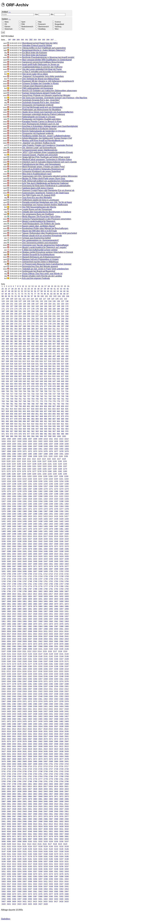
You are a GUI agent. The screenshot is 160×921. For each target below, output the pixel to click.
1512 (19, 536)
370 (32, 339)
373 (45, 339)
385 (28, 341)
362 (66, 336)
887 (54, 419)
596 (41, 374)
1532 (56, 539)
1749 (35, 581)
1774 (30, 586)
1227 (25, 481)
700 (7, 391)
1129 (55, 461)
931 (37, 426)
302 (15, 329)
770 (32, 401)
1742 (67, 579)
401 (28, 344)
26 (6, 289)
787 (37, 404)
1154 (50, 466)
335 (20, 334)
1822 (9, 596)
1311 (56, 496)
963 (37, 431)
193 (28, 311)
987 (3, 436)
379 (3, 341)
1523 (9, 539)
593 (28, 374)
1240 (25, 484)
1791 (51, 589)
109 (11, 299)
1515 (35, 536)
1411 (35, 516)
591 (20, 374)
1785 (19, 589)
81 (48, 294)
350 (15, 336)
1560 (67, 544)
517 (45, 361)
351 (20, 336)
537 (62, 364)
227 (37, 316)
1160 (14, 469)
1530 (46, 539)
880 (24, 419)
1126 (39, 461)
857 (62, 414)
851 (37, 414)
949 (45, 429)
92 (16, 296)
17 (45, 286)
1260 (61, 486)
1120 (8, 461)
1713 (51, 574)
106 (67, 296)
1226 (19, 481)
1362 (51, 506)
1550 (14, 544)
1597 (56, 551)
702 (15, 391)
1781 (67, 586)
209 (28, 314)
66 (68, 291)
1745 (14, 581)
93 (19, 296)
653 (11, 384)
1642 (19, 561)
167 (54, 306)
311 (54, 329)
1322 (46, 499)
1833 (67, 596)
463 (20, 354)
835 (37, 411)
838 (49, 411)
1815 (40, 594)
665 (62, 384)
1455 (61, 524)
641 (28, 381)
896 (24, 421)
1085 (30, 454)
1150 (29, 466)
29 (16, 289)
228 (41, 316)
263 (54, 321)
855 (54, 414)
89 (6, 296)
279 (54, 324)
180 (41, 309)
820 (41, 409)
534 (49, 364)
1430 (67, 519)
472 (58, 354)
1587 (4, 551)
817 (28, 409)
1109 (19, 459)
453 (45, 351)
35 (35, 289)
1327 (4, 501)
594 (32, 374)
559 (20, 369)
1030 (14, 444)
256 (24, 321)
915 (37, 424)
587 (3, 374)
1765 (51, 584)
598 (49, 374)
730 (66, 394)
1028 (4, 444)
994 (32, 436)
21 (59, 286)
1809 (9, 594)
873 (62, 416)
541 (11, 366)
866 (32, 416)
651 (3, 384)
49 (12, 291)
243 (37, 319)
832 (24, 411)
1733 (19, 579)
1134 (14, 464)
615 (54, 376)
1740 (56, 579)
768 (24, 401)
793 (62, 404)
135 (54, 301)
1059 (30, 449)
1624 (61, 556)
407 (54, 344)
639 (20, 381)
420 (41, 346)
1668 (19, 566)
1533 (61, 539)
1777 (46, 586)
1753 (56, 581)
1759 (19, 584)
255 (20, 321)
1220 (56, 479)
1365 (67, 506)
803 (37, 406)
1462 (30, 526)
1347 (40, 504)
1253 (25, 486)
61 (51, 291)
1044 (19, 446)
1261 (67, 486)
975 (20, 434)
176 (24, 309)
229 (45, 316)
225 (28, 316)
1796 (9, 591)
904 (58, 421)
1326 (67, 499)
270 (15, 324)
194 (32, 311)
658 (32, 384)
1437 (35, 521)
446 (15, 351)
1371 (30, 509)
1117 (59, 459)
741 (45, 396)
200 (58, 311)
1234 (61, 481)
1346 (35, 504)
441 (62, 349)
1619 (35, 556)
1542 (40, 541)
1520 (61, 536)
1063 (51, 449)
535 (54, 364)
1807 (67, 591)
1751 (46, 581)
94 (22, 296)
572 (7, 371)
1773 (25, 586)
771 (37, 401)
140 (7, 304)
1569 (46, 546)
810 (66, 406)
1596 (51, 551)
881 (28, 419)
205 (11, 314)
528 (24, 364)
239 (20, 319)
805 (45, 406)
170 (66, 306)
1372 (35, 509)
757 (45, 399)
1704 (4, 574)
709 (45, 391)
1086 (35, 454)
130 (32, 301)
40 (51, 289)
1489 (35, 531)
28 (12, 289)
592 (24, 374)
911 (20, 424)
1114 (44, 459)
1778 (51, 586)
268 (7, 324)
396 (47, 40)
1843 (51, 599)
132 (41, 301)
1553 (30, 544)
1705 (9, 574)
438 (49, 349)
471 (54, 354)
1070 (19, 451)
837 (45, 411)
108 (7, 299)
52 (22, 291)
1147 (14, 466)
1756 (4, 584)
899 (37, 421)
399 (20, 344)
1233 (56, 481)
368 (24, 339)
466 (32, 354)
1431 (4, 521)
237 (11, 319)
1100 (40, 456)
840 (58, 411)
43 (61, 289)
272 (24, 324)
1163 (29, 469)
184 (58, 309)
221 (11, 316)
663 (54, 384)
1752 (51, 581)
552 (58, 366)
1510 (9, 536)
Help (39, 22)
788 (41, 404)
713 (62, 391)
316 (7, 331)
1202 (30, 476)
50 (16, 291)
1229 (35, 481)
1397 (30, 514)
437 (45, 349)
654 (15, 384)
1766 (56, 584)
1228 (30, 481)
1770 (9, 586)
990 (15, 436)
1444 (4, 524)
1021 (35, 441)
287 (20, 326)
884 (41, 419)
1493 (56, 531)
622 (15, 379)
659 (37, 384)
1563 (14, 546)
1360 (40, 506)
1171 (4, 471)
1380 (9, 511)
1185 (9, 474)
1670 (30, 566)
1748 (30, 581)
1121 (14, 461)
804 (41, 406)
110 (15, 299)
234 (66, 316)
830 (15, 411)
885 (45, 419)
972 (7, 434)
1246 (56, 484)
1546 (61, 541)
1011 (51, 439)
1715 (61, 574)
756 (41, 399)
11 (26, 286)
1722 (30, 576)
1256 (40, 486)
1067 (4, 451)
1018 (19, 441)
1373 (40, 509)
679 (54, 386)
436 (41, 349)
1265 (19, 489)
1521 (66, 536)
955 (3, 431)
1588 (9, 551)
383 (20, 341)
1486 (19, 531)
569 (62, 369)
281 (62, 324)
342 (49, 334)
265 (62, 321)
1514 (30, 536)
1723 (35, 576)
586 (66, 371)
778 (66, 401)
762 (66, 399)
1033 (30, 444)
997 (45, 436)
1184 (4, 474)
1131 (65, 461)
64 (61, 291)
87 (68, 294)
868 (41, 416)
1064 (56, 449)
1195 (60, 474)
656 (24, 384)
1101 (45, 456)
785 (28, 404)
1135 (19, 464)
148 (41, 304)
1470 (4, 529)
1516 (40, 536)
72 (19, 294)
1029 (9, 444)
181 (45, 309)
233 (62, 316)
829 (11, 411)
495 (20, 359)
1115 (49, 459)
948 (41, 429)
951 (54, 429)
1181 (55, 471)
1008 (35, 439)
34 (32, 289)
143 (20, 304)
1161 (19, 469)
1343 (19, 504)
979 (37, 434)
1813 (30, 594)
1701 (56, 571)
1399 (40, 514)
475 (3, 356)
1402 (56, 514)
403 (37, 344)
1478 (46, 529)
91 (12, 296)
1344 (25, 504)
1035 (40, 444)
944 (24, 429)
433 (28, 349)
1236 (4, 484)
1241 (30, 484)
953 (62, 429)
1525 (19, 539)
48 (9, 291)
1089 (51, 454)
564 (41, 369)
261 (45, 321)
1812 (24, 594)
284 (7, 326)
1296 (46, 494)
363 (3, 339)
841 (62, 411)
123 (3, 301)
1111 (29, 459)
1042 (9, 446)
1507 (61, 534)
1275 (4, 491)
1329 (14, 501)
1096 (19, 456)
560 (24, 369)
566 (49, 369)
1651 (67, 561)
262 (49, 321)
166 (49, 306)
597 (45, 374)
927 (20, 426)
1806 (61, 591)
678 (49, 386)
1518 (51, 536)
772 (41, 401)
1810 (14, 594)
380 (7, 341)
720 (24, 394)
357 (45, 336)
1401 (51, 514)
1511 (14, 536)
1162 (24, 469)
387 (9, 40)
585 (62, 371)
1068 (9, 451)
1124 (29, 461)
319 (20, 331)
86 (64, 294)
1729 (67, 576)
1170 (65, 469)
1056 (14, 449)
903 (54, 421)
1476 (35, 529)
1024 (51, 441)
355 (37, 336)
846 (15, 414)
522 (66, 361)
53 (25, 291)
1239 (19, 484)
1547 (67, 541)
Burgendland (59, 24)
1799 (25, 591)
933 (45, 426)
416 (24, 346)
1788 (35, 589)
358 (49, 336)
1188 (24, 474)
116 (40, 299)
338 (32, 334)
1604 (25, 554)
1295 (40, 494)
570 (66, 369)
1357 (25, 506)
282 (66, 324)
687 (20, 389)
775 (54, 401)
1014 (66, 439)
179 (37, 309)
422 (49, 346)
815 (20, 409)
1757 (9, 584)
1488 (30, 531)
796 (7, 406)
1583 (51, 549)
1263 (9, 489)
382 (15, 341)
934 (49, 426)
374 (49, 339)
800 (24, 406)
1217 (40, 479)
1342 (14, 504)
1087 (40, 454)
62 (55, 291)
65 (64, 291)
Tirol (22, 29)
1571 (56, 546)
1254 (30, 486)
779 (3, 404)
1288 (4, 494)
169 (62, 306)
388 (13, 40)
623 (20, 379)
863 (20, 416)
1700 (51, 571)
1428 (56, 519)
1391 (67, 511)
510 (15, 361)
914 (32, 424)
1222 (66, 479)
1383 (25, 511)
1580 (35, 549)
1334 (40, 501)
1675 (56, 566)
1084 (25, 454)
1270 (46, 489)
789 (45, 404)
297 (62, 326)
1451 (40, 524)
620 (7, 379)
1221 (61, 479)
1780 (61, 586)
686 (15, 389)
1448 (25, 524)
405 (45, 344)
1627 (9, 559)
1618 (30, 556)
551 (54, 366)
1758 (14, 584)
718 (15, 394)
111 (19, 299)
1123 (24, 461)
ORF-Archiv (16, 5)
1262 (4, 489)
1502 (35, 534)
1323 (51, 499)
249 (62, 319)
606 (15, 376)
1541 (35, 541)
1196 (65, 474)
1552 (25, 544)
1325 (61, 499)
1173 (14, 471)
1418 (4, 519)
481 (28, 356)
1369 (19, 509)
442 (66, 349)
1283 (46, 491)
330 (66, 331)
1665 (4, 566)
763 (3, 401)
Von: (37, 14)
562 (32, 369)
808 (58, 406)
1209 (66, 476)
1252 (19, 486)
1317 (19, 499)
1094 (9, 456)
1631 (30, 559)
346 (66, 334)
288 (24, 326)
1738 (46, 579)
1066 (67, 449)
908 (7, 424)
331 (3, 334)
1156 (60, 466)
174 (15, 309)
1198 (9, 476)
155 (3, 306)
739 (37, 396)
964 (41, 431)
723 (37, 394)
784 (24, 404)
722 (32, 394)
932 (41, 426)
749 (11, 399)
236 (7, 319)
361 (62, 336)
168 (58, 306)
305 (28, 329)
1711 (40, 574)
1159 (9, 469)
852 (41, 414)
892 (7, 421)
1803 (46, 591)
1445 (9, 524)
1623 (56, 556)
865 (28, 416)
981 (45, 434)
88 (3, 296)
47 (6, 291)
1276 (9, 491)
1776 (40, 586)
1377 (61, 509)
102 (50, 296)
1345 (30, 504)
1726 (51, 576)
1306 (30, 496)
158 (15, 306)
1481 (61, 529)
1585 (61, 549)
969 (62, 431)
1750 (40, 581)
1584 (56, 549)
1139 (39, 464)
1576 (14, 549)
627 (37, 379)
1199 (14, 476)
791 (54, 404)
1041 (4, 446)
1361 (46, 506)
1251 (14, 486)
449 (28, 351)
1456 (67, 524)
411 (3, 346)
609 (28, 376)
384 (24, 341)
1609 (51, 554)
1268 (35, 489)
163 (37, 306)
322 (32, 331)
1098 (30, 456)
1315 (9, 499)
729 (62, 394)
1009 (40, 439)
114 (32, 299)
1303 (14, 496)
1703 (67, 571)
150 (49, 304)
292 (41, 326)
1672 (40, 566)
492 (7, 359)
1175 (24, 471)
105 (63, 296)
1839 (30, 599)
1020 (30, 441)
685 (11, 389)
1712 (46, 574)
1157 (65, 466)
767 (20, 401)
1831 (56, 596)
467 (37, 354)
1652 (4, 564)
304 (24, 329)
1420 (14, 519)
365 (11, 339)
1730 (4, 579)
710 (49, 391)
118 (48, 299)
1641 (14, 561)
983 (54, 434)
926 (15, 426)
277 (45, 324)
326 (49, 331)
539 (3, 366)
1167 (50, 469)
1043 (14, 446)
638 (15, 381)
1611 (61, 554)
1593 (35, 551)
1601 (9, 554)
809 (62, 406)
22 (62, 286)
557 (11, 369)
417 (28, 346)
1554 (35, 544)
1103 (56, 456)
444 (7, 351)
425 (62, 346)
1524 (14, 539)
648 (58, 381)
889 (62, 419)
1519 (56, 536)
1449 (30, 524)
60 (48, 291)
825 (62, 409)
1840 (35, 599)
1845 (61, 599)
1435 (25, 521)
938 (66, 426)
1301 (4, 496)
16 (42, 286)
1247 (61, 484)
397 (52, 40)
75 (29, 294)
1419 (9, 519)
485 (45, 356)
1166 (44, 469)
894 (15, 421)
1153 (44, 466)
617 (62, 376)
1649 (56, 561)
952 (58, 429)
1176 (29, 471)
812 (7, 409)
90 (9, 296)
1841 (40, 599)
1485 (14, 531)
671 (20, 386)
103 (54, 296)
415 (20, 346)
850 (32, 414)
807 (54, 406)
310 (49, 329)
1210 (4, 479)
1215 (30, 479)
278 (49, 324)
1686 (46, 569)
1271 (51, 489)
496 (24, 359)
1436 (30, 521)
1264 (14, 489)
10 (23, 286)
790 (49, 404)
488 (58, 356)
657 (28, 384)
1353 (4, 506)
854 (49, 414)
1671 (35, 566)
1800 (30, 591)
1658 (35, 564)
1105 (66, 456)
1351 (61, 504)
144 (24, 304)
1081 (9, 454)
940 (7, 429)
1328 (9, 501)
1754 (61, 581)
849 (28, 414)
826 (66, 409)
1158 (4, 469)
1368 (14, 509)
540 (7, 366)
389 (18, 40)
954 (66, 429)
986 (66, 434)
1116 (54, 459)
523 (3, 364)
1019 (25, 441)
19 (52, 286)
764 (7, 401)
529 (28, 364)
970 (66, 431)
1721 (25, 576)
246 (49, 319)
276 (41, 324)
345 (62, 334)
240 (24, 319)
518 (49, 361)
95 (25, 296)
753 (28, 399)
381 (11, 341)
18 (49, 286)
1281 (35, 491)
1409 (25, 516)
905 (62, 421)
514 (32, 361)
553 (62, 366)
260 (41, 321)
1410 (30, 516)
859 (3, 416)
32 (25, 289)
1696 (30, 571)
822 (49, 409)
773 (45, 401)
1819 (61, 594)
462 (15, 354)
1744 (9, 581)
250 (66, 319)
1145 (4, 466)
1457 (4, 526)
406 (49, 344)
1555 (40, 544)
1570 (51, 546)
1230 (40, 481)
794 (66, 404)
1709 (30, 574)
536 (58, 364)
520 (58, 361)
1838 (25, 599)
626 (32, 379)
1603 (19, 554)
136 (58, 301)
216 (58, 314)
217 (62, 314)
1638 (67, 559)
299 (3, 329)
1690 (67, 569)
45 (68, 289)
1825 (25, 596)
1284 (51, 491)
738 (32, 396)
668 (7, 386)
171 (3, 309)
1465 (46, 526)
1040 (67, 444)
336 (24, 334)
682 (66, 386)
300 (7, 329)
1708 (25, 574)
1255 (35, 486)
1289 (9, 494)
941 (11, 429)
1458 (9, 526)
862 (15, 416)
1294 (35, 494)
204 (7, 314)
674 (32, 386)
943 (20, 429)
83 (55, 294)
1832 (61, 596)
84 (58, 294)
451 (37, 351)
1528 (35, 539)
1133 (9, 464)
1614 (9, 556)
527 (20, 364)
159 (20, 306)
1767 (61, 584)
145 (28, 304)
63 (58, 291)
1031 (19, 444)
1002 (4, 439)
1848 (9, 601)
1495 (67, 531)
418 (32, 346)
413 (11, 346)
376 (58, 339)
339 (37, 334)
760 (58, 399)
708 (41, 391)
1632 (35, 559)
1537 (14, 541)
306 (32, 329)
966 (49, 431)
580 (41, 371)
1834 (4, 599)
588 (7, 374)
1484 (9, 531)
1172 (9, 471)
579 (37, 371)
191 (20, 311)
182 (49, 309)
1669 (25, 566)
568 (58, 369)
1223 (4, 481)
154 (66, 304)
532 (41, 364)
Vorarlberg (41, 29)
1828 (40, 596)
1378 (67, 509)
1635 (51, 559)
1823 (14, 596)
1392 (4, 514)
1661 (51, 564)
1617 (25, 556)
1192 (44, 474)
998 (49, 436)
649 (62, 381)
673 (28, 386)
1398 (35, 514)
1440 (51, 521)
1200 (19, 476)
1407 (14, 516)
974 (15, 434)
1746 (19, 581)
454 (49, 351)
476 (7, 356)
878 (15, 419)
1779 (56, 586)
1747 (25, 581)
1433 (14, 521)
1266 (25, 489)
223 (20, 316)
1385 (35, 511)
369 (28, 339)
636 (7, 381)
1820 (66, 594)
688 (24, 389)
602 (66, 374)
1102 (50, 456)
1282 (40, 491)
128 (24, 301)
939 (3, 429)
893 (11, 421)
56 (35, 291)
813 (11, 409)
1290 (14, 494)
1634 (46, 559)
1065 (61, 449)
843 (3, 414)
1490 (40, 531)
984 (58, 434)
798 (15, 406)
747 (3, 399)
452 (41, 351)
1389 (56, 511)
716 (7, 394)
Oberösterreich (43, 27)
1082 (14, 454)
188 (7, 311)
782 (15, 404)
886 (49, 419)
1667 (14, 566)
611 (37, 376)
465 (28, 354)
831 (20, 411)
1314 (4, 499)
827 (3, 411)
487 (54, 356)
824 (58, 409)
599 (54, 374)
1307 (35, 496)
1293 (30, 494)
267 (3, 324)
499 (37, 359)
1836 (14, 599)
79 (42, 294)
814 (15, 409)
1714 (56, 574)
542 (15, 366)
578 (32, 371)
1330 (19, 501)
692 (41, 389)
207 (20, 314)
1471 (9, 529)
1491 (46, 531)
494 (15, 359)
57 (38, 291)
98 (35, 296)
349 (11, 336)
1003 (9, 439)
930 (32, 426)
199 (54, 311)
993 (28, 436)
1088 (46, 454)
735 (20, 396)
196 (41, 311)
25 (3, 289)
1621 (46, 556)
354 (32, 336)
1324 (56, 499)
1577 (19, 549)
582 (49, 371)
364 (7, 339)
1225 (14, 481)
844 (7, 414)
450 (32, 351)
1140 (44, 464)
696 (58, 389)
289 (28, 326)
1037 (51, 444)
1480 (56, 529)
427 (3, 349)
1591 (25, 551)
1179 (44, 471)
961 (28, 431)
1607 (40, 554)
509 (11, 361)
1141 (50, 464)
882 (32, 419)
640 (24, 381)
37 (42, 289)
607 (20, 376)
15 (39, 286)
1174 (19, 471)
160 (24, 306)
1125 (34, 461)
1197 (4, 476)
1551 (19, 544)
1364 (61, 506)
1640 (9, 561)
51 (19, 291)
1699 (46, 571)
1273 (61, 489)
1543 (46, 541)
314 (66, 329)
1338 (61, 501)
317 (11, 331)
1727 (56, 576)
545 (28, 366)
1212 (14, 479)
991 (20, 436)
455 (54, 351)
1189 (29, 474)
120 (57, 299)
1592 (30, 551)
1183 (65, 471)
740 (41, 396)
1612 (66, 554)
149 (45, 304)
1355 (14, 506)
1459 (14, 526)
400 (24, 344)
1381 (14, 511)
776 (58, 401)
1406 (9, 516)
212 (41, 314)
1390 (61, 511)
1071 (25, 451)
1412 (40, 516)
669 (11, 386)
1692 (9, 571)
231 (54, 316)
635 (3, 381)
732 (7, 396)
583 (54, 371)
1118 (64, 459)
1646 (40, 561)
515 (37, 361)
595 (37, 374)
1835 (9, 599)
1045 (25, 446)
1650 (61, 561)
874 (66, 416)
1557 (51, 544)
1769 (4, 586)
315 (3, 331)
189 (11, 311)
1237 (9, 484)
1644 (30, 561)
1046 (30, 446)
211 (37, 314)
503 (54, 359)
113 (28, 299)
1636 (56, 559)
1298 (56, 494)
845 (11, 414)
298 (66, 326)
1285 (56, 491)
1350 (56, 504)
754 (32, 399)
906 (66, 421)
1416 (61, 516)
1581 (40, 549)
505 (62, 359)
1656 (25, 564)
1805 (56, 591)
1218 (46, 479)
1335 (46, 501)
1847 (4, 601)
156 (7, 306)
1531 (51, 539)
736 (24, 396)
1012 (56, 439)
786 (32, 404)
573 (11, 371)
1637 (61, 559)
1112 (34, 459)
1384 (30, 511)
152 (58, 304)
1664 (67, 564)
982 (49, 434)
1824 (19, 596)
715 (3, 394)
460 (7, 354)
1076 (51, 451)
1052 (61, 446)
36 (38, 289)
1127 (44, 461)
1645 (35, 561)
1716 (66, 574)
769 (28, 401)
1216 (35, 479)
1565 (25, 546)
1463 (35, 526)
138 (66, 301)
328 (58, 331)
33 (29, 289)
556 (7, 369)
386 (32, 341)
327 (54, 331)
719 (20, 394)
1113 (39, 459)
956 (7, 431)
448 (24, 351)
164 (41, 306)
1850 (19, 601)
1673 (46, 566)
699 (3, 391)
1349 (51, 504)
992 (24, 436)
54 (29, 291)
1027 (67, 441)
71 (16, 294)
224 (24, 316)
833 (28, 411)
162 (32, 306)
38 (45, 289)
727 (54, 394)
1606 (35, 554)
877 (11, 419)
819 (37, 409)
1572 (61, 546)
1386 (40, 511)
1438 (40, 521)
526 (15, 364)
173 (11, 309)
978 (32, 434)
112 (23, 299)
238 (15, 319)
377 (62, 339)
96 (29, 296)
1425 (40, 519)
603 (3, 376)
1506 (56, 534)
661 (45, 384)
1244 (46, 484)
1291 (19, 494)
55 (32, 291)
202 (66, 311)
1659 (40, 564)
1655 (19, 564)
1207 (56, 476)
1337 (56, 501)
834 (32, 411)
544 (24, 366)
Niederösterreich (27, 27)
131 (37, 301)
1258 (51, 486)
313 (62, 329)
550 (49, 366)
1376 (56, 509)
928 (24, 426)
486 (49, 356)
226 (32, 316)
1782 (4, 589)
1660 (46, 564)
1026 (61, 441)
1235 (67, 481)
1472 (14, 529)
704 (24, 391)
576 (24, 371)
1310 (51, 496)
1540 (30, 541)
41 (55, 289)
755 (37, 399)
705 (28, 391)
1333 (35, 501)
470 (49, 354)
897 (28, 421)
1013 (61, 439)
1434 (19, 521)
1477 (40, 529)
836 (41, 411)
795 (3, 406)
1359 (35, 506)
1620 (40, 556)
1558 (56, 544)
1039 (61, 444)
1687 (51, 569)
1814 (35, 594)
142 (15, 304)
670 (15, 386)
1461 (25, 526)
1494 (61, 531)
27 (9, 289)
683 (3, 389)
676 (41, 386)
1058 (25, 449)
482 (32, 356)
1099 (35, 456)
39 (48, 289)
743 (54, 396)
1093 (4, 456)
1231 (46, 481)
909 (11, 424)
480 (24, 356)
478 (15, 356)
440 (58, 349)
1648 (51, 561)
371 (37, 339)
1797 (14, 591)
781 (11, 404)
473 (62, 354)
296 (58, 326)
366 (15, 339)
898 (32, 421)
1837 (19, 599)
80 (45, 294)
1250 (9, 486)
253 (11, 321)
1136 (24, 464)
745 (62, 396)
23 (65, 286)
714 (66, 391)
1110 (24, 459)
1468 (61, 526)
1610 (56, 554)
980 (41, 434)
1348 (46, 504)
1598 (61, 551)
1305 (25, 496)
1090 (56, 454)
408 (58, 344)
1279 (25, 491)
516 (41, 361)
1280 (30, 491)
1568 (40, 546)
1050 (51, 446)
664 (58, 384)
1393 (9, 514)
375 (54, 339)
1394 (14, 514)
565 (45, 369)
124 (7, 301)
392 (30, 40)
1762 (35, 584)
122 (65, 299)
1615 (14, 556)
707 (37, 391)
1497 (9, 534)
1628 (14, 559)
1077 (56, 451)
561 (28, 369)
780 (7, 404)
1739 (51, 579)
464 (24, 354)
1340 (4, 504)
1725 (46, 576)
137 (62, 301)
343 (54, 334)
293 (45, 326)
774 (49, 401)
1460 (19, 526)
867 (37, 416)
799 (20, 406)
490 (66, 356)
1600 (4, 554)
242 (32, 319)
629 (45, 379)
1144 (65, 464)
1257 (46, 486)
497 (28, 359)
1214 (24, 479)
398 (15, 344)
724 (41, 394)
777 (62, 401)
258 (32, 321)
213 (45, 314)
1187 (19, 474)
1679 (9, 569)
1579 (30, 549)
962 (32, 431)
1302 (9, 496)
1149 (24, 466)
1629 (19, 559)
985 (62, 434)
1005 (19, 439)
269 (11, 324)
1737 (40, 579)
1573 (67, 546)
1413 (46, 516)
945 (28, 429)
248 (58, 319)
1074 (40, 451)
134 (49, 301)
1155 (55, 466)
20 (55, 286)
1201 (24, 476)
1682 (25, 569)
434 (32, 349)
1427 (51, 519)
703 (20, 391)
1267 (30, 489)
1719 (14, 576)
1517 (46, 536)
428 (7, 349)
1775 (35, 586)
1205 (45, 476)
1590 (19, 551)
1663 (61, 564)
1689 (61, 569)
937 (62, 426)
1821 (4, 596)
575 (20, 371)
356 (41, 336)
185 (62, 309)
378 (66, 339)
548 (41, 366)
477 (11, 356)
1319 (30, 499)
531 (37, 364)
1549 (9, 544)
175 (20, 309)
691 (37, 389)
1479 (51, 529)
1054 (4, 449)
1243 (40, 484)
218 (66, 314)
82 (51, 294)
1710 (35, 574)
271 (20, 324)
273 (28, 324)
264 (58, 321)
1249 (4, 486)
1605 (30, 554)
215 (54, 314)
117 (44, 299)
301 (11, 329)
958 (15, 431)
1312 (61, 496)
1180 (50, 471)
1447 (19, 524)
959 (20, 431)
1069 (14, 451)
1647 (46, 561)
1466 (51, 526)
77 (35, 294)
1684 (35, 569)
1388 (51, 511)
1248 (67, 484)
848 (24, 414)
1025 (56, 441)
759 (54, 399)
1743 (4, 581)
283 (3, 326)
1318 (25, 499)
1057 (19, 449)
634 (66, 379)
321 (28, 331)
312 (58, 329)
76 (32, 294)
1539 (25, 541)
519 (54, 361)
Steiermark (8, 29)
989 (11, 436)
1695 (25, 571)
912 (24, 424)
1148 (19, 466)
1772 (19, 586)
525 (11, 364)
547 (37, 366)
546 (32, 366)
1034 (35, 444)
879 (20, 419)
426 (66, 346)
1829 (46, 596)
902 (49, 421)
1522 (4, 539)
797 (11, 406)
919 (54, 424)
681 (62, 386)
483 (37, 356)
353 (28, 336)
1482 (67, 529)
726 (49, 394)
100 (42, 296)
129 (28, 301)
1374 (46, 509)
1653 (9, 564)
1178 (39, 471)
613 (45, 376)
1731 (9, 579)
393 (35, 40)
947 (37, 429)
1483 (4, 531)
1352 (67, 504)
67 (3, 294)
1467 (56, 526)
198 (49, 311)
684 (7, 389)
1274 (67, 489)
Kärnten (7, 27)
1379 (4, 511)
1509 (4, 536)
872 (58, 416)
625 (28, 379)
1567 (35, 546)
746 (66, 396)
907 (3, 424)
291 (37, 326)
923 (3, 426)
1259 (56, 486)
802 (32, 406)
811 (3, 409)
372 (41, 339)
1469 (67, 526)
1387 (46, 511)
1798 (19, 591)
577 (28, 371)
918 (49, 424)
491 (3, 359)
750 (15, 399)
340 (41, 334)
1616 (19, 556)
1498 (14, 534)
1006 (25, 439)
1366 (4, 509)
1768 (67, 584)
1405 (4, 516)
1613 (4, 556)
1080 (4, 454)
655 (20, 384)
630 (49, 379)
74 (25, 294)
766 (15, 401)
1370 (25, 509)
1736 (35, 579)
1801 (35, 591)
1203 (35, 476)
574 (15, 371)
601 (62, 374)
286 (15, 326)
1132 (4, 464)
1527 (30, 539)
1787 (30, 589)
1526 (25, 539)
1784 (14, 589)
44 (64, 289)
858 (66, 414)
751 (20, 399)
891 (3, 421)
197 (45, 311)
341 (45, 334)
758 (49, 399)
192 (24, 311)
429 (11, 349)
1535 (4, 541)
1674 (51, 566)
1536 (9, 541)
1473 (19, 529)
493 (11, 359)
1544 (51, 541)
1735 (30, 579)
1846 (67, 599)
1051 (56, 446)
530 (32, 364)
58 (42, 291)
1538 (19, 541)
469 (45, 354)
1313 (66, 496)
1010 (46, 439)
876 (7, 419)
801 (28, 406)
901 (45, 421)
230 (49, 316)
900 (41, 421)
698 (66, 389)
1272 (56, 489)
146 (32, 304)
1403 (61, 514)
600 (58, 374)
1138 (34, 464)
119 (52, 299)
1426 (46, 519)
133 (45, 301)
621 (11, 379)
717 (11, 394)
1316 (14, 499)
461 (11, 354)
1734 (25, 579)
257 (28, 321)
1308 (40, 496)
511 (20, 361)
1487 (25, 531)
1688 (56, 569)
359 (54, 336)
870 (49, 416)
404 (41, 344)
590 (15, 374)
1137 (29, 464)
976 (24, 434)
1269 (40, 489)
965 (45, 431)
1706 (14, 574)
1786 (25, 589)
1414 (51, 516)
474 (66, 354)
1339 (67, 501)
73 (22, 294)
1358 (30, 506)
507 (3, 361)
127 (20, 301)
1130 (60, 461)
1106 (4, 459)
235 (3, 319)
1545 (56, 541)
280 (58, 324)
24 (68, 286)
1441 (56, 521)
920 (58, 424)
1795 (4, 591)
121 (61, 299)
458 (66, 351)
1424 (35, 519)
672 (24, 386)
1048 (40, 446)
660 (41, 384)
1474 (25, 529)
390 (22, 40)
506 (66, 359)
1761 (30, 584)
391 (26, 40)
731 (3, 396)
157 (11, 306)
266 (66, 321)
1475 (30, 529)
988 (7, 436)
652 (7, 384)
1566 (30, 546)
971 (3, 434)
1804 (51, 591)
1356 (19, 506)
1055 (9, 449)
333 (11, 334)
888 (58, 419)
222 (15, 316)
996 (41, 436)
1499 (19, 534)
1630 (25, 559)
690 (32, 389)
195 (37, 311)
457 (62, 351)
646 (49, 381)
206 (15, 314)
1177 (34, 471)
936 (58, 426)
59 (45, 291)
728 (58, 394)
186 (66, 309)
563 (37, 369)
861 (11, 416)
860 (7, 416)
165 (45, 306)
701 (11, 391)
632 (58, 379)
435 (37, 349)
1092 (67, 454)
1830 (51, 596)
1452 (46, 524)
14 (36, 286)
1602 (14, 554)
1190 (34, 474)
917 (45, 424)
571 (3, 371)
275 (37, 324)
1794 (67, 589)
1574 (4, 549)
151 (54, 304)
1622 (51, 556)
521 (62, 361)
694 (49, 389)
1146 (9, 466)
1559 (61, 544)
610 (32, 376)
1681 (19, 569)
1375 (51, 509)
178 (32, 309)
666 (66, 384)
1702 (61, 571)
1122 (19, 461)
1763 (40, 584)
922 (66, 424)
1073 (35, 451)
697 (62, 389)
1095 (14, 456)
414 (15, 346)
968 (58, 431)
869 (45, 416)
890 (66, 419)
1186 (14, 474)
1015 (4, 441)
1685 (40, 569)
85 (61, 294)
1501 (30, 534)
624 (24, 379)
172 (7, 309)
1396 (25, 514)
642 (32, 381)
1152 (39, 466)
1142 (55, 464)
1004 (14, 439)
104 (59, 296)
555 (3, 369)
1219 (51, 479)
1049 (46, 446)
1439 (46, 521)
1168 (55, 469)
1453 (51, 524)
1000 (59, 436)
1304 (19, 496)
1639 (4, 561)
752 (24, 399)
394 (39, 40)
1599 (67, 551)
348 (7, 336)
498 (32, 359)
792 (58, 404)
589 (11, 374)
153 (62, 304)
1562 (9, 546)
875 (3, 419)
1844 (56, 599)
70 (12, 294)
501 (45, 359)
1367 (9, 509)
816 (24, 409)
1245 (51, 484)
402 (32, 344)
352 (24, 336)
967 (54, 431)
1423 (30, 519)
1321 (40, 499)
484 (41, 356)
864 (24, 416)
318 (15, 331)
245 (45, 319)
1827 (35, 596)
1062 (46, 449)
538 (66, 364)
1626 (4, 559)
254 (15, 321)
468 (41, 354)
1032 (25, 444)
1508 (67, 534)
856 (58, 414)
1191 (39, 474)
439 (54, 349)
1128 (50, 461)
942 (15, 429)
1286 (61, 491)
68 (6, 294)
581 (45, 371)
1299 (61, 494)
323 (37, 331)
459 (3, 354)
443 (3, 351)
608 (24, 376)
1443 (67, 521)
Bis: (52, 14)
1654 (14, 564)
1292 (25, 494)
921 (62, 424)
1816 (46, 594)
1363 (56, 506)
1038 (56, 444)
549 (45, 366)
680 (58, 386)
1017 (14, 441)
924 (7, 426)
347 (3, 336)
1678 (4, 569)
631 (54, 379)
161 (28, 306)
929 (28, 426)
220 (7, 316)
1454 (56, 524)
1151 (34, 466)
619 (3, 379)
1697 (35, 571)
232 (58, 316)
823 (54, 409)
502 (49, 359)
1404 (67, 514)
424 (58, 346)
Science (58, 22)
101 (46, 296)
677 (45, 386)
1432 (9, 521)
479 (20, 356)
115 (36, 299)
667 (3, 386)
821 (45, 409)
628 (41, 379)
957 (11, 431)
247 (54, 319)
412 (7, 346)
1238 (14, 484)
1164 (34, 469)
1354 (9, 506)
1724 (40, 576)
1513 (24, 536)
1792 (56, 589)
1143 (60, 464)
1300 (67, 494)
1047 (35, 446)
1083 (19, 454)
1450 (35, 524)
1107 (9, 459)
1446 (14, 524)
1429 (61, 519)
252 (7, 321)
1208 (61, 476)
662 (49, 384)
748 (7, 399)
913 (28, 424)
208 (24, 314)
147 (37, 304)
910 (15, 424)
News (7, 22)
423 (54, 346)
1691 (4, 571)
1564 (19, 546)
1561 (4, 546)
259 (37, 321)
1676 (61, 566)
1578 (25, 549)
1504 (46, 534)
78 (38, 294)
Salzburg (58, 27)
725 (45, 394)
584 (58, 371)
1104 (61, 456)
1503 (40, 534)
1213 (19, 479)
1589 (14, 551)
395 (43, 40)
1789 (40, 589)
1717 (4, 576)
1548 (4, 544)
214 (49, 314)
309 (45, 329)
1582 (46, 549)
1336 (51, 501)
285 (11, 326)
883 (37, 419)
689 (28, 389)
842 (66, 411)
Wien (56, 29)
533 (45, 364)
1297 (51, 494)
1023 (46, 441)
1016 (9, 441)
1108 (14, 459)
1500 (25, 534)
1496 (4, 534)
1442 (61, 521)
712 (58, 391)
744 (58, 396)
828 (7, 411)
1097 (25, 456)
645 (45, 381)
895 (20, 421)
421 (45, 346)
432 (24, 349)
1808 (4, 594)
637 (11, 381)
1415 (56, 516)
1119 (3, 461)
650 (66, 381)
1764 (46, 584)
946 (32, 429)
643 (37, 381)
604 (7, 376)
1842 (46, 599)
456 (58, 351)
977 (28, 434)
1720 (19, 576)
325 (45, 331)
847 (20, 414)
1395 (19, 514)
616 (58, 376)
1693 (14, 571)
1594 (40, 551)
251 (3, 321)
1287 (67, 491)
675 (37, 386)
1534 (67, 539)
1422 (25, 519)
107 (3, 299)
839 (54, 411)
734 (15, 396)
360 (58, 336)
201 (62, 311)
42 (58, 289)
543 (20, 366)
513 (28, 361)
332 (7, 334)
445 (11, 351)
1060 (35, 449)
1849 (14, 601)
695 (54, 389)
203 (3, 314)
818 (32, 409)
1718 (9, 576)
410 (66, 344)
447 (20, 351)
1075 (46, 451)
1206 (50, 476)
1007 (30, 439)
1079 (67, 451)
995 (37, 436)
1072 (30, 451)
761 (62, 399)
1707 (19, 574)
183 (54, 309)
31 (22, 289)
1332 (30, 501)
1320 (35, 499)
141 (11, 304)
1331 (25, 501)
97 (32, 296)
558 (15, 369)
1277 (14, 491)
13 (33, 286)
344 (58, 334)
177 (28, 309)
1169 (60, 469)
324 (41, 331)
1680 (14, 569)
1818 (56, 594)
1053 (67, 446)
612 (41, 376)
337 (28, 334)
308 (41, 329)
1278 (19, 491)
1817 (51, 594)
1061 (40, 449)
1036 (46, 444)
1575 (9, 549)
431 (20, 349)
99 (38, 296)
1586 (67, 549)
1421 (19, 519)
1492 (51, 531)
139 (3, 304)
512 (24, 361)
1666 (9, 566)
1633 (40, 559)
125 (11, 301)
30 (19, 289)
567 (54, 369)
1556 (46, 544)
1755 (67, 581)
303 (20, 329)
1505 (51, 534)
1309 (46, 496)
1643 (25, 561)
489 (62, 356)
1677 (67, 566)
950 (49, 429)
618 (66, 376)
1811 (19, 594)
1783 (9, 589)
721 (28, 394)
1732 (14, 579)
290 (32, 326)
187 (3, 311)
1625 (67, 556)
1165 (39, 469)
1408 (19, 516)
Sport (23, 22)
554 (66, 366)
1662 (56, 564)
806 (49, 406)
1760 (25, 584)
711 (54, 391)
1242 (35, 484)
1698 (40, 571)
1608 (46, 554)
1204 (40, 476)
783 (20, 404)
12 (29, 286)
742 (49, 396)
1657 (30, 564)
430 (15, 349)
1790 (46, 589)
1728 (61, 576)
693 (45, 389)
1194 (55, 474)
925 (11, 426)
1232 (51, 481)
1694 (19, 571)
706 (32, 391)
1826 (30, 596)
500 (41, 359)
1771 (14, 586)
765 (11, 401)
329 (62, 331)
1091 (61, 454)
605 (11, 376)
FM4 (23, 24)
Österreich (42, 24)
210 (32, 314)
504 (58, 359)
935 (54, 426)
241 (28, 319)
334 (15, 334)
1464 (40, 526)
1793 (61, 589)
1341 (9, 504)
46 (3, 291)
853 (45, 414)
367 (20, 339)
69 (9, 294)
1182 (60, 471)
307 (37, 329)
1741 (61, 579)
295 (54, 326)
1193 (50, 474)
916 (41, 424)
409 (62, 344)
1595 (46, 551)
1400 (46, 514)
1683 (30, 569)
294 (49, 326)
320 (24, 331)
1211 (9, 479)
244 (41, 319)
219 (3, 316)
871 (54, 416)
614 (49, 376)
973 (11, 434)
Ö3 (6, 24)
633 (62, 379)
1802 (40, 591)
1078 (61, 451)
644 (41, 381)
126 (15, 301)
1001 (64, 436)
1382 (19, 511)
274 (32, 324)
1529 (40, 539)
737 (28, 396)
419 (37, 346)
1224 (9, 481)
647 (54, 381)
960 (24, 431)
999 (54, 436)
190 (15, 311)
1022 (40, 441)
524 (7, 364)
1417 (66, 516)
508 (7, 361)
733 (11, 396)
